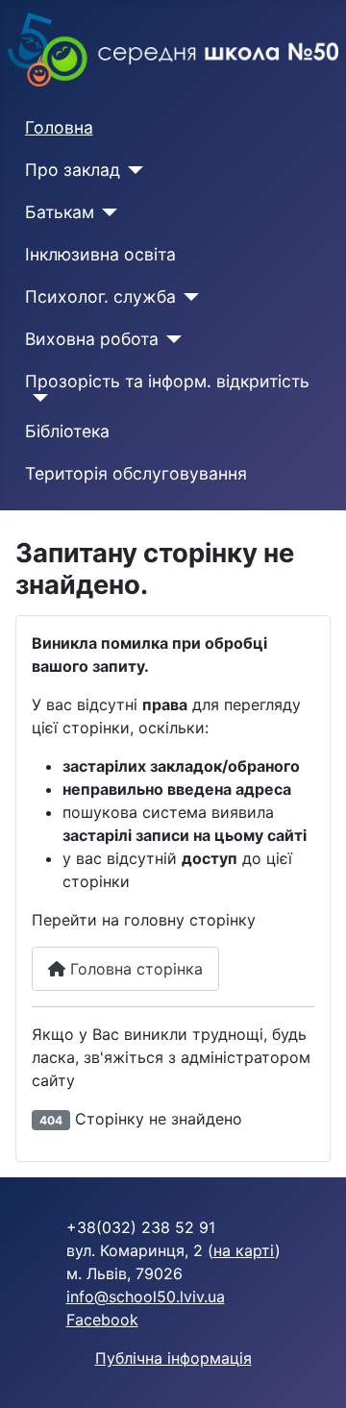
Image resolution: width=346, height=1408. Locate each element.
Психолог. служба (100, 296)
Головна (59, 127)
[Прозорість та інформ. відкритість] (37, 398)
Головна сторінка (134, 968)
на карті (244, 1250)
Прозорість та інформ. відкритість (167, 381)
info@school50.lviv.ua (145, 1296)
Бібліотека (67, 431)
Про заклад (72, 170)
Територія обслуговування (136, 473)
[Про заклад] (132, 170)
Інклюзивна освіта (100, 254)
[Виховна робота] (171, 339)
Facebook (102, 1319)
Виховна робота (92, 339)
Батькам (59, 212)
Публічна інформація (173, 1358)
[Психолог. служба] (188, 297)
